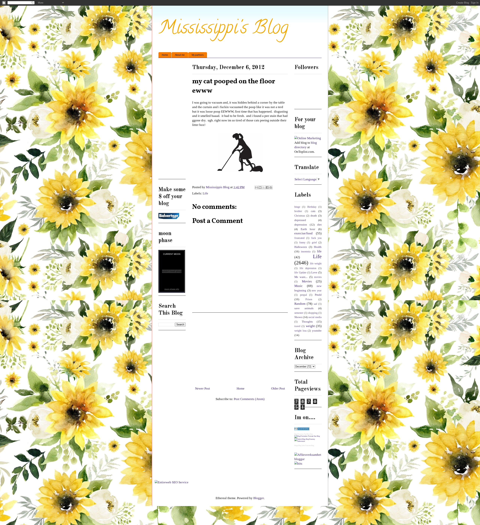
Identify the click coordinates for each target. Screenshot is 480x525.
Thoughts (307, 321)
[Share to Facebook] (267, 187)
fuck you (316, 238)
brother (298, 211)
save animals (304, 308)
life (319, 251)
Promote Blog (309, 445)
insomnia (305, 251)
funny (302, 242)
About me (180, 55)
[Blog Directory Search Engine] (308, 441)
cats (313, 211)
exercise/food (303, 233)
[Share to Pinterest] (271, 187)
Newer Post (202, 388)
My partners (198, 55)
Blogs (296, 445)
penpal (303, 294)
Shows (298, 317)
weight (310, 326)
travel (297, 326)
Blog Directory (299, 434)
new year (317, 290)
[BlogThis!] (260, 187)
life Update (300, 272)
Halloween (300, 246)
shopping (313, 312)
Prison (308, 299)
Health (318, 246)
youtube (317, 330)
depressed (300, 220)
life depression (308, 268)
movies (318, 277)
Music (298, 286)
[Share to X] (264, 187)
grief (314, 242)
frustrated (299, 238)
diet (319, 224)
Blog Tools (301, 445)
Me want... (301, 276)
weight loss (300, 330)
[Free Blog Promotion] (307, 436)
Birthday (311, 206)
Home (165, 55)
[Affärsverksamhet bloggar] (308, 459)
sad (315, 303)
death (313, 215)
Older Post (278, 388)
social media (315, 317)
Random (299, 303)
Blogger (258, 498)
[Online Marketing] (307, 138)
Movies (307, 281)
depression (300, 224)
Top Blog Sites (308, 434)
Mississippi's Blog (223, 29)
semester (298, 312)
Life (205, 193)
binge (297, 206)
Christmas (299, 215)
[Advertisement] (240, 348)
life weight (316, 263)
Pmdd (318, 294)
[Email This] (256, 187)
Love (314, 272)
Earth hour (308, 229)
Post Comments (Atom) (249, 399)
